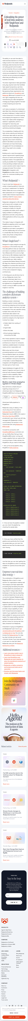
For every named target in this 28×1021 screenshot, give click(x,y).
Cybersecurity (5, 978)
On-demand (19, 959)
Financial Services (6, 967)
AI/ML (2, 960)
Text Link (3, 752)
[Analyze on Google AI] (11, 44)
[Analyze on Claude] (14, 44)
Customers (4, 987)
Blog (17, 965)
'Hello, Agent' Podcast (19, 962)
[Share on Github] (5, 47)
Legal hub (4, 998)
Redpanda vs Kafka (6, 946)
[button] (25, 4)
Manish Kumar (12, 37)
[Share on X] (8, 47)
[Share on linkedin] (14, 47)
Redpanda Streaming (6, 932)
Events (18, 957)
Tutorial (11, 13)
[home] (7, 4)
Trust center (4, 1000)
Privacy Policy (12, 1010)
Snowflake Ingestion (4, 957)
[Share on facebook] (11, 47)
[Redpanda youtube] (21, 1005)
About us (3, 986)
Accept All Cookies (14, 1017)
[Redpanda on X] (6, 1005)
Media (3, 973)
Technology (4, 969)
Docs (17, 967)
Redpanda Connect (6, 934)
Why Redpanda (20, 953)
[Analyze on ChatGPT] (5, 44)
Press (2, 990)
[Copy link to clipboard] (20, 47)
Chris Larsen (20, 37)
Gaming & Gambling (3, 975)
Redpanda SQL (5, 936)
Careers (3, 994)
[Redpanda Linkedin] (12, 1005)
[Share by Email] (17, 47)
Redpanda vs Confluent (7, 942)
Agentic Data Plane (6, 930)
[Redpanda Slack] (15, 1005)
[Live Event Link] (14, 724)
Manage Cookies (14, 1013)
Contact (3, 996)
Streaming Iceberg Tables (5, 954)
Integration (16, 13)
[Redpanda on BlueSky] (9, 1005)
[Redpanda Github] (18, 1005)
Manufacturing (5, 971)
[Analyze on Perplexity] (8, 44)
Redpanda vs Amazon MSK (8, 944)
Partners (3, 992)
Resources (19, 955)
